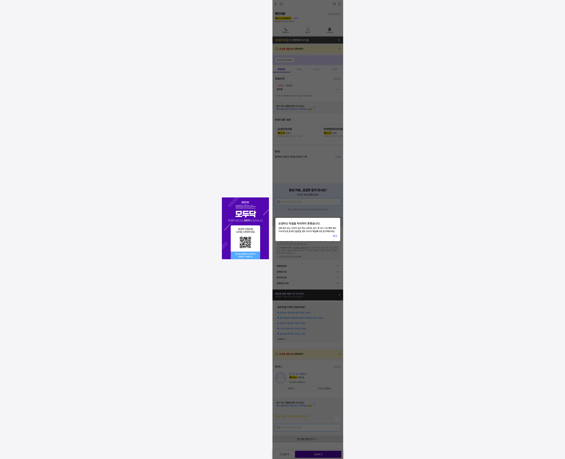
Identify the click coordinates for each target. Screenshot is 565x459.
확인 (335, 236)
